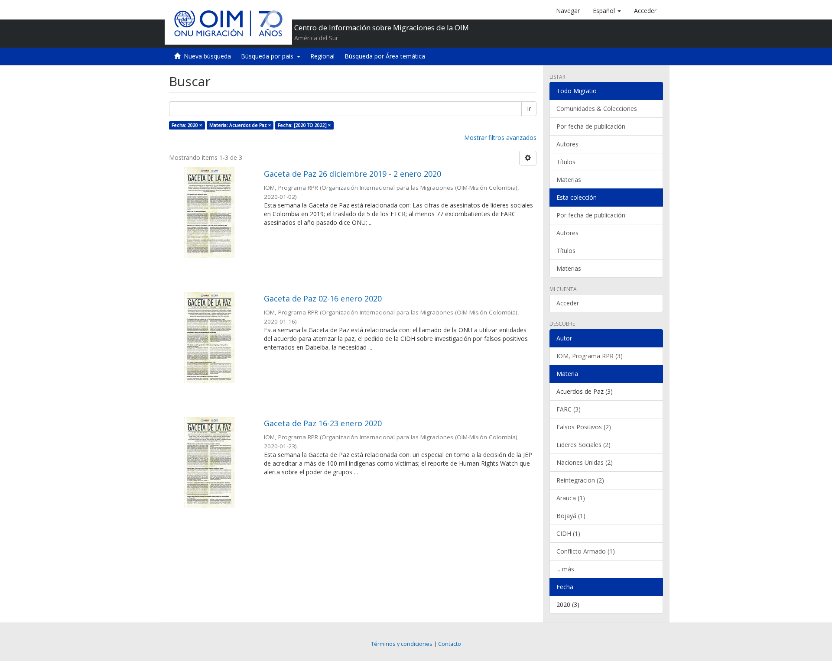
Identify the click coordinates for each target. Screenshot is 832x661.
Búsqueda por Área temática (384, 56)
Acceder (567, 303)
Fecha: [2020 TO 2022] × (304, 125)
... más (565, 569)
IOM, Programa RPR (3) (589, 356)
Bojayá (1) (570, 516)
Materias (568, 179)
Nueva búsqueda (207, 56)
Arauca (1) (570, 498)
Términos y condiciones (401, 644)
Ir (529, 108)
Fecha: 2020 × (187, 125)
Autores (567, 144)
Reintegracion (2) (580, 480)
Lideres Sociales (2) (583, 445)
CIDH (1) (568, 533)
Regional (322, 56)
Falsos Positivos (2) (583, 427)
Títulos (565, 162)
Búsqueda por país (269, 56)
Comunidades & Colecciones (596, 108)
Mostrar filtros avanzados (500, 137)
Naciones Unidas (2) (584, 462)
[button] (606, 11)
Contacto (449, 644)
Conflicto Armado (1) (585, 551)
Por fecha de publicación (590, 126)
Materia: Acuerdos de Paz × (240, 125)
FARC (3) (568, 409)
